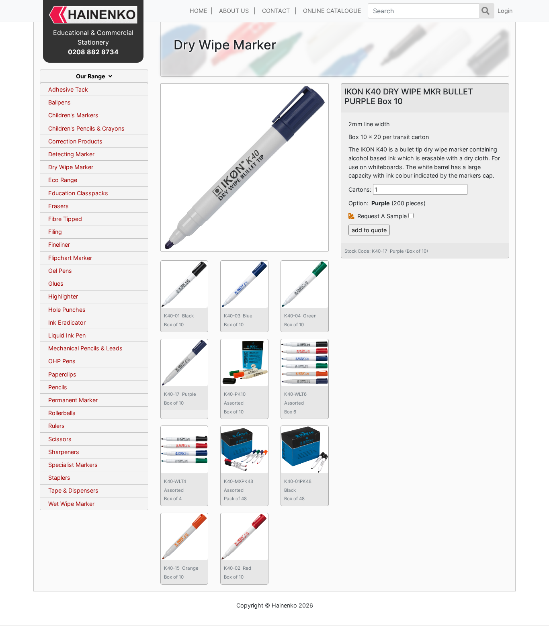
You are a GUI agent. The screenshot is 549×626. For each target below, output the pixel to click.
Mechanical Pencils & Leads (85, 348)
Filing (55, 231)
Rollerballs (62, 412)
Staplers (59, 477)
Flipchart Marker (70, 257)
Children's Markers (73, 115)
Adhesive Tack (68, 89)
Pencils (57, 387)
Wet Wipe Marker (71, 503)
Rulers (56, 425)
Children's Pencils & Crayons (86, 128)
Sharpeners (63, 451)
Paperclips (62, 374)
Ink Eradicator (67, 322)
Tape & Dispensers (73, 490)
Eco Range (62, 179)
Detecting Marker (71, 154)
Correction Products (75, 141)
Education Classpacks (78, 193)
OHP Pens (62, 361)
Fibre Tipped (65, 218)
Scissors (60, 439)
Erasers (58, 206)
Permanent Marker (73, 400)
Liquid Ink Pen (67, 335)
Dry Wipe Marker (70, 167)
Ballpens (59, 102)
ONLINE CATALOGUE (334, 10)
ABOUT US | (237, 10)
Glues (56, 283)
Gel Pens (60, 270)
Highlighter (63, 296)
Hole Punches (67, 309)
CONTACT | (279, 10)
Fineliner (59, 244)
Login (505, 10)
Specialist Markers (73, 464)
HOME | (201, 10)
